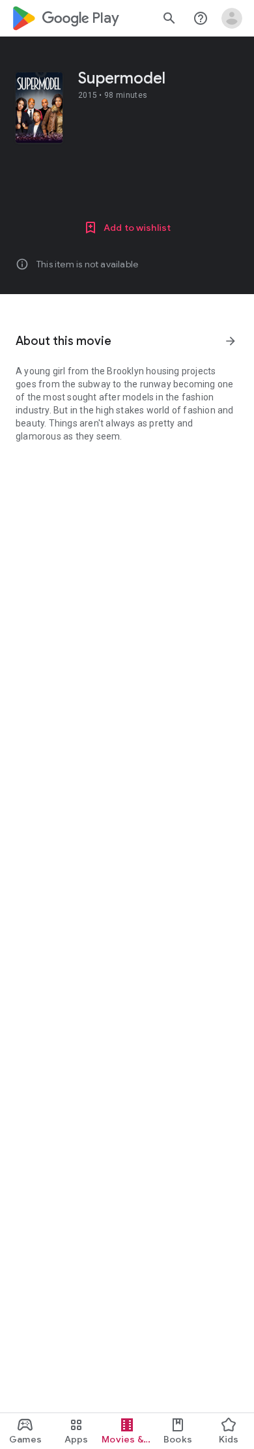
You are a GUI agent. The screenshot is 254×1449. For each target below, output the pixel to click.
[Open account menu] (231, 18)
